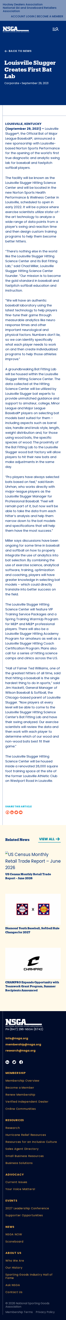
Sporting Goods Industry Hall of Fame (29, 1276)
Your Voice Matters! (20, 1189)
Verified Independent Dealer (27, 1102)
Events (11, 1201)
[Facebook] (7, 812)
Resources (14, 1120)
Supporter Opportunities (24, 1215)
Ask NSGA (12, 1285)
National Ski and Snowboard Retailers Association (29, 9)
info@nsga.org (16, 1038)
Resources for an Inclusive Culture (31, 1142)
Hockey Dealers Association (23, 4)
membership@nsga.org (23, 1044)
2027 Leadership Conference (27, 1208)
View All (47, 839)
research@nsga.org (20, 1050)
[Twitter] (16, 812)
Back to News (20, 51)
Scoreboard (14, 1242)
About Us (13, 1253)
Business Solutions (19, 1163)
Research (12, 1128)
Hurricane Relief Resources (25, 1135)
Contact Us (14, 1292)
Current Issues (16, 1182)
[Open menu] (56, 29)
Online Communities (20, 1109)
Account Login (22, 16)
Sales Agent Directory (22, 1149)
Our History (14, 1268)
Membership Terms (19, 1312)
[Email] (21, 812)
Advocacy (14, 1175)
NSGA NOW (13, 1234)
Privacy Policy (45, 1312)
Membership (15, 1073)
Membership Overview (22, 1081)
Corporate (11, 83)
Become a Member (50, 16)
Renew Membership (20, 1095)
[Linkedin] (12, 812)
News (9, 1227)
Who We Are (14, 1261)
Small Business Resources (24, 1156)
